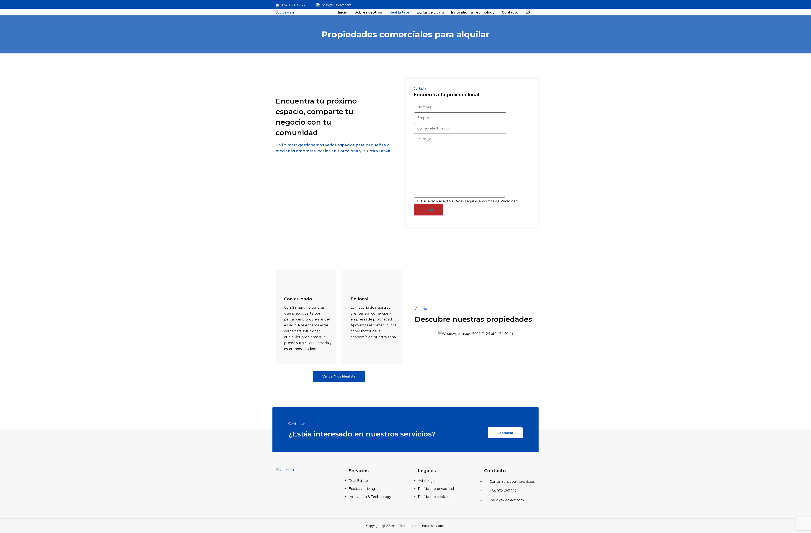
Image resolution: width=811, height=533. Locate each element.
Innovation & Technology (472, 12)
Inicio (342, 12)
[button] (339, 376)
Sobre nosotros (368, 12)
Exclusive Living (430, 12)
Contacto (510, 12)
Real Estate (399, 12)
